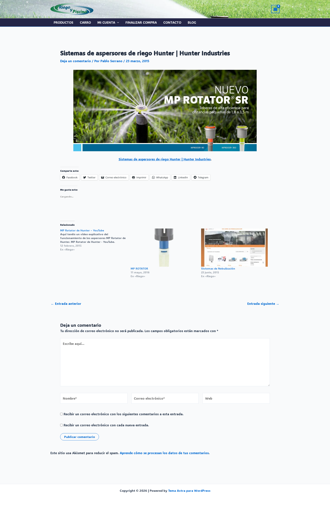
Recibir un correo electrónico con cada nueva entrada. (106, 425)
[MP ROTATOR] (164, 247)
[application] (117, 22)
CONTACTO (172, 22)
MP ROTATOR (139, 268)
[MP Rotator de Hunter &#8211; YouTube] (95, 240)
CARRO (85, 22)
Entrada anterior (66, 303)
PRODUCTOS (63, 22)
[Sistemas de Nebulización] (234, 247)
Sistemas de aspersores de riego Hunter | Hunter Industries (165, 159)
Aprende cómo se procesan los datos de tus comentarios (164, 453)
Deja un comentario (75, 61)
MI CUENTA (106, 22)
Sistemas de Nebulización (218, 268)
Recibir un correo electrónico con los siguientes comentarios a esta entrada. (124, 414)
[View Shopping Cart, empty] (275, 9)
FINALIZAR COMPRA (141, 22)
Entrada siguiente (263, 303)
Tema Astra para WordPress (189, 490)
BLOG (192, 22)
